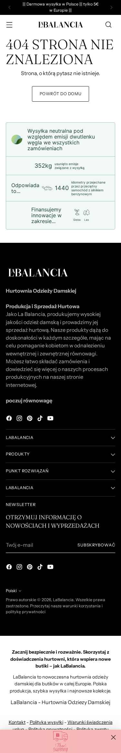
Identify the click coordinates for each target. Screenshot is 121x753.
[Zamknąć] (113, 737)
